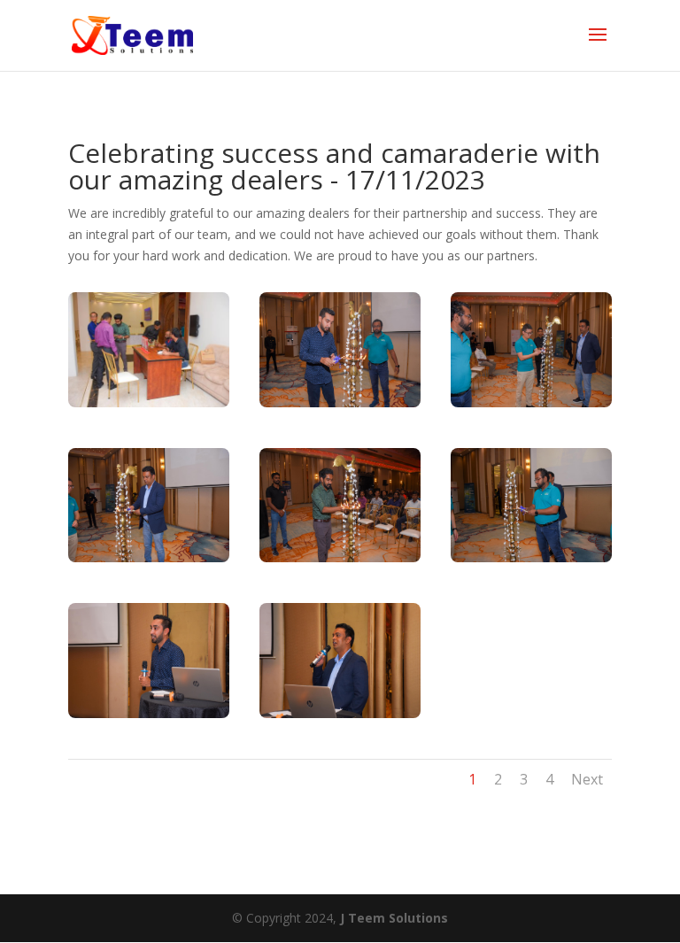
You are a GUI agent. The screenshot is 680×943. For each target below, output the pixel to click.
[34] (340, 402)
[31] (531, 402)
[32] (148, 557)
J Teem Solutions (394, 917)
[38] (340, 713)
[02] (148, 402)
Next (587, 779)
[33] (531, 557)
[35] (340, 557)
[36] (148, 713)
